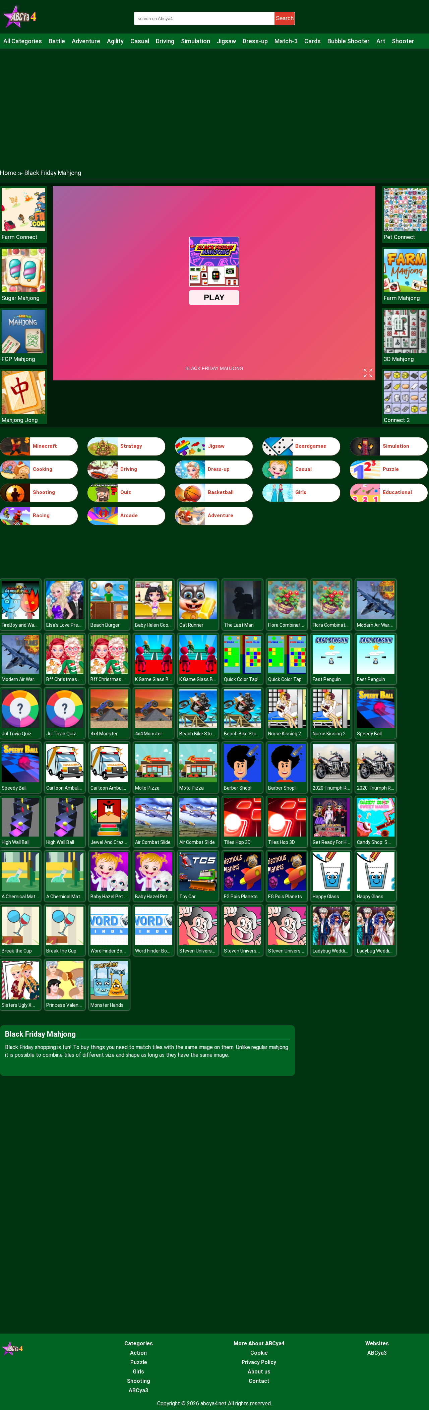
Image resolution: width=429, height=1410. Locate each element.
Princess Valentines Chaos (75, 1005)
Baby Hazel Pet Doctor (114, 896)
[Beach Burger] (109, 617)
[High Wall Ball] (20, 835)
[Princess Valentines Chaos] (65, 997)
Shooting (44, 492)
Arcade (129, 515)
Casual (139, 41)
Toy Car (187, 896)
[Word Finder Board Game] (109, 943)
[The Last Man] (242, 617)
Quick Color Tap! (241, 679)
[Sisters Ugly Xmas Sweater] (20, 997)
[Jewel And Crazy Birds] (109, 835)
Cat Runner (191, 625)
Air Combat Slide (153, 842)
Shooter (403, 41)
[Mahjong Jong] (23, 412)
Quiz (125, 492)
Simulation (195, 41)
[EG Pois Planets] (242, 889)
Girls (300, 492)
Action (138, 1353)
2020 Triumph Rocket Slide (341, 788)
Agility (115, 41)
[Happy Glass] (331, 889)
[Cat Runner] (198, 617)
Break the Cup (17, 951)
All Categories (22, 41)
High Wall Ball (15, 842)
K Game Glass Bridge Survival (166, 679)
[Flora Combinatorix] (287, 617)
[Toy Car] (198, 889)
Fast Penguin (327, 679)
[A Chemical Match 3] (20, 889)
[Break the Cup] (20, 943)
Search (285, 18)
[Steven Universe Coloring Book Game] (198, 943)
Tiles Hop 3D (237, 842)
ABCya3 (138, 1390)
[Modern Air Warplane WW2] (375, 617)
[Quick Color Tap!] (242, 672)
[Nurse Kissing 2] (287, 726)
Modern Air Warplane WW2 (385, 625)
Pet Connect (399, 237)
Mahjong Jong (20, 420)
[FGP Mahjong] (23, 351)
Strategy (131, 446)
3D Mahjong (399, 359)
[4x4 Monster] (109, 726)
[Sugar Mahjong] (23, 290)
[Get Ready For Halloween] (331, 835)
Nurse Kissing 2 (284, 733)
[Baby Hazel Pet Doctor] (109, 889)
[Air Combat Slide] (154, 835)
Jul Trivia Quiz (17, 733)
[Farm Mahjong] (405, 290)
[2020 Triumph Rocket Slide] (331, 780)
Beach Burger (105, 625)
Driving (165, 41)
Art (380, 41)
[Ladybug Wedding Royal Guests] (331, 943)
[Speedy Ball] (375, 726)
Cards (312, 41)
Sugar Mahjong (21, 298)
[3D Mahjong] (405, 351)
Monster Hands (107, 1005)
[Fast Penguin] (331, 672)
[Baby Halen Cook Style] (154, 617)
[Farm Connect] (23, 229)
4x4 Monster (104, 733)
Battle (57, 41)
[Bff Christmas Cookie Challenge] (65, 672)
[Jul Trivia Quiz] (20, 726)
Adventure (86, 41)
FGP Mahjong (18, 359)
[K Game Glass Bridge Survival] (154, 672)
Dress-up (255, 41)
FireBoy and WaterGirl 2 (26, 625)
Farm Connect (20, 237)
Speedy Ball (369, 733)
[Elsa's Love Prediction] (65, 617)
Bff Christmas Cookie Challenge (80, 679)
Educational (397, 492)
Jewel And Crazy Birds (114, 842)
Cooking (42, 469)
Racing (41, 515)
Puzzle (391, 469)
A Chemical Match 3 (23, 896)
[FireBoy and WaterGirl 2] (20, 617)
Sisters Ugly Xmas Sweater (31, 1005)
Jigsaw (226, 41)
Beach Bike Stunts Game (206, 733)
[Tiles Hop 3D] (242, 835)
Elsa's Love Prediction (69, 625)
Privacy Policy (259, 1362)
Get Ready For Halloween (339, 842)
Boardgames (310, 446)
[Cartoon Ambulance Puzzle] (65, 780)
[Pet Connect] (405, 229)
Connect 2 (397, 420)
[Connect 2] (405, 412)
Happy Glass (326, 896)
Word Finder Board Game (116, 951)
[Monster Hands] (109, 997)
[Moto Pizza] (154, 780)
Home (8, 172)
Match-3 (286, 41)
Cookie (258, 1353)
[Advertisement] (214, 102)
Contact (259, 1381)
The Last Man (239, 625)
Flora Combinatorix (288, 625)
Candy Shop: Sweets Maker (386, 842)
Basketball (221, 492)
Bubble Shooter (348, 41)
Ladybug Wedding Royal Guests (346, 951)
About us (259, 1371)
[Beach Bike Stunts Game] (198, 726)
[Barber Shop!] (242, 780)
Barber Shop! (237, 788)
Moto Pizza (147, 788)
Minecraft (45, 446)
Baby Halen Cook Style (159, 625)
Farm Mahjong (402, 298)
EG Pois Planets (241, 896)
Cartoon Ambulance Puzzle (75, 788)
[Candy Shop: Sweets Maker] (375, 835)
